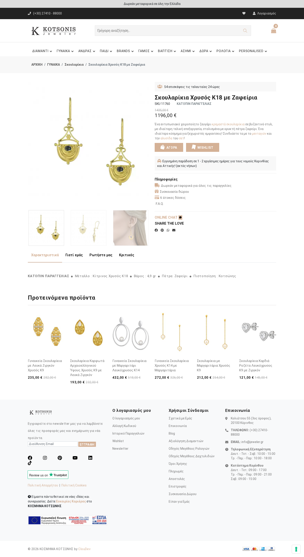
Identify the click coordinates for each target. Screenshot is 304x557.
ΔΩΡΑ (203, 51)
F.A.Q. (160, 204)
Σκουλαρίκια (74, 64)
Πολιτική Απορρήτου (43, 485)
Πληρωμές (176, 471)
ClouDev (84, 549)
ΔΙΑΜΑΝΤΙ (40, 51)
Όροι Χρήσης (178, 464)
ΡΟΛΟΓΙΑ (224, 51)
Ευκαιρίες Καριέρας (71, 501)
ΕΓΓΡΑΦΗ (87, 444)
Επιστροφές (177, 486)
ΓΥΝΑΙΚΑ (63, 51)
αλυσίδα (166, 138)
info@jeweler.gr (252, 442)
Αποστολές (177, 479)
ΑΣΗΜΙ (186, 51)
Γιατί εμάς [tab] (74, 255)
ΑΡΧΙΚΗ (37, 64)
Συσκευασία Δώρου (183, 494)
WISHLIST (205, 147)
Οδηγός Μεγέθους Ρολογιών (189, 448)
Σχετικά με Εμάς (180, 418)
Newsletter (120, 448)
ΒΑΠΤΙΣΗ (165, 51)
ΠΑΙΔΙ (104, 51)
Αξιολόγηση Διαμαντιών (186, 441)
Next (147, 144)
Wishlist (118, 441)
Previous (30, 144)
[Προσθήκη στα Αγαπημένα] (60, 352)
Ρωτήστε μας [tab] (100, 255)
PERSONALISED (251, 51)
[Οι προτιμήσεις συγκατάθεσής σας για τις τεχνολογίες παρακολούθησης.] (296, 549)
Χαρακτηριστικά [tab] (45, 255)
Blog (172, 433)
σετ (181, 138)
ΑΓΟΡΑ (171, 147)
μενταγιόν (259, 133)
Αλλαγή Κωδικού (124, 426)
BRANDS (123, 51)
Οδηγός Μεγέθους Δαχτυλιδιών (192, 456)
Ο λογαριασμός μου (126, 418)
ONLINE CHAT (166, 217)
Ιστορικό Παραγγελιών (128, 433)
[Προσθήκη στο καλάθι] (60, 344)
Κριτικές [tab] (126, 255)
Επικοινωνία (178, 426)
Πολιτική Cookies (74, 485)
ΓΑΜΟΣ (144, 51)
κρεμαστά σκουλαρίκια (228, 124)
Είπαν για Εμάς (179, 501)
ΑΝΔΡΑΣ (85, 51)
